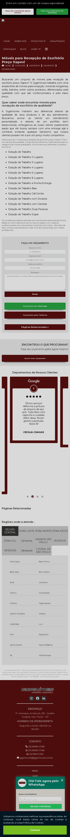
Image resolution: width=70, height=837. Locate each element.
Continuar (35, 830)
